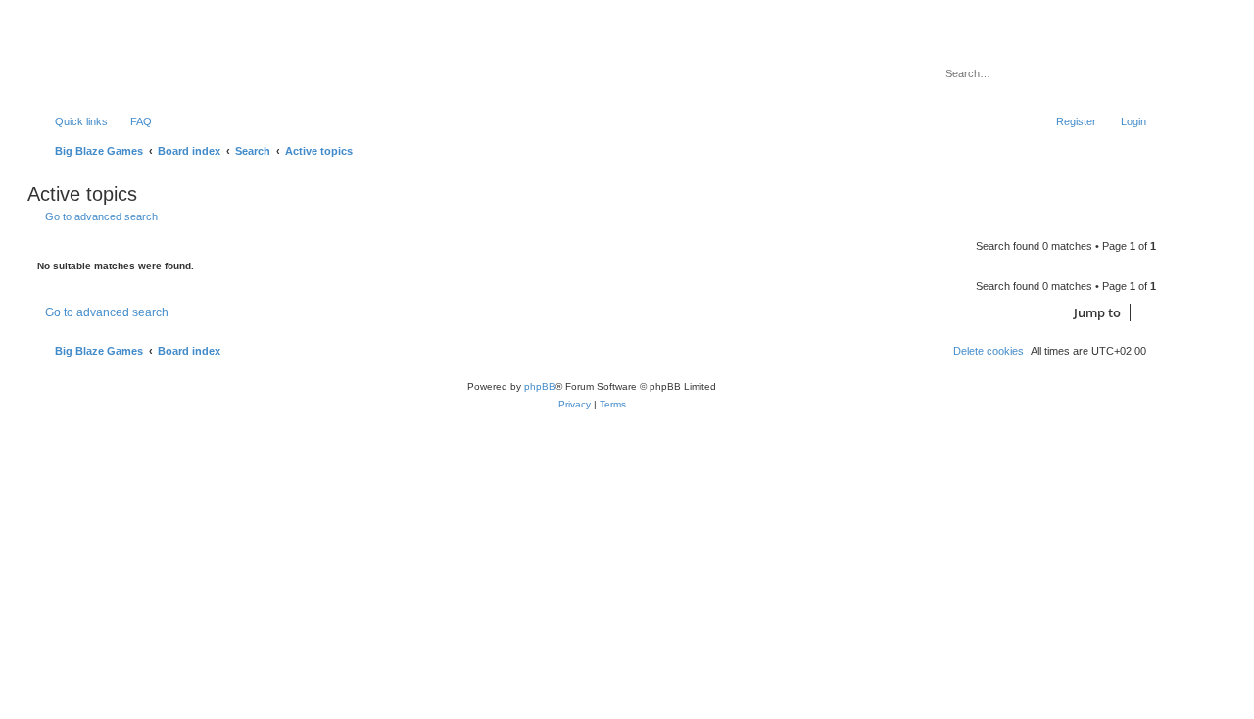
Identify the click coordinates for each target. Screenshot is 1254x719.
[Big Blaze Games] (116, 63)
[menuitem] (132, 121)
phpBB (539, 386)
